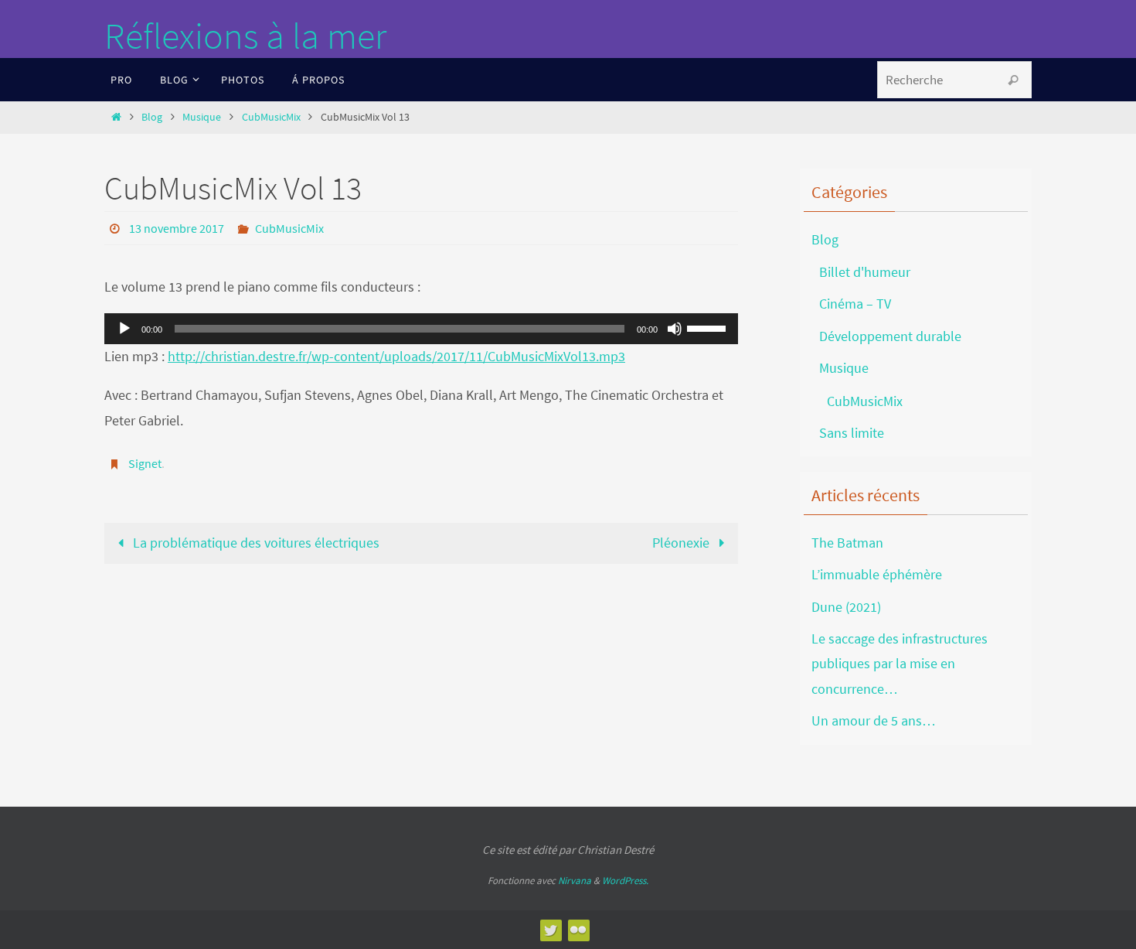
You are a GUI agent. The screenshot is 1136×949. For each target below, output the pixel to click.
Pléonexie (682, 542)
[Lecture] (124, 328)
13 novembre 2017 (176, 228)
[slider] (708, 327)
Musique (201, 117)
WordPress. (625, 880)
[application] (421, 328)
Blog (151, 117)
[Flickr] (578, 930)
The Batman (847, 542)
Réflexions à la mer (245, 35)
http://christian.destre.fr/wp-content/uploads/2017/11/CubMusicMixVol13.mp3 (396, 356)
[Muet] (674, 328)
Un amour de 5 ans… (873, 720)
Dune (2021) (846, 607)
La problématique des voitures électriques (254, 542)
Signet (145, 463)
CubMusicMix (271, 117)
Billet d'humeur (864, 272)
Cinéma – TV (855, 303)
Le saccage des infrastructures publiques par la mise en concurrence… (899, 664)
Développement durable (890, 336)
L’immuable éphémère (876, 574)
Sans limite (851, 433)
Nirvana (574, 880)
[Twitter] (550, 930)
